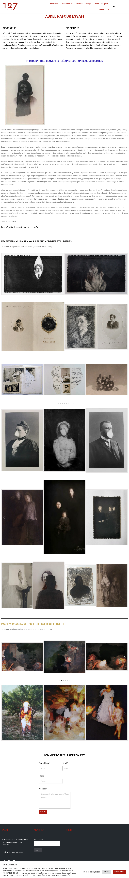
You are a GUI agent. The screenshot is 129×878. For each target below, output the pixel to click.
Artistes (79, 4)
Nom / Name (44, 763)
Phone (41, 776)
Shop (110, 9)
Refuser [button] (106, 872)
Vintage (88, 4)
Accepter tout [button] (119, 872)
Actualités (54, 4)
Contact (102, 9)
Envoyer (43, 811)
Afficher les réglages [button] (91, 872)
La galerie (105, 4)
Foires (96, 4)
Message (43, 789)
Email (65, 763)
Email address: (39, 839)
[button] (4, 274)
